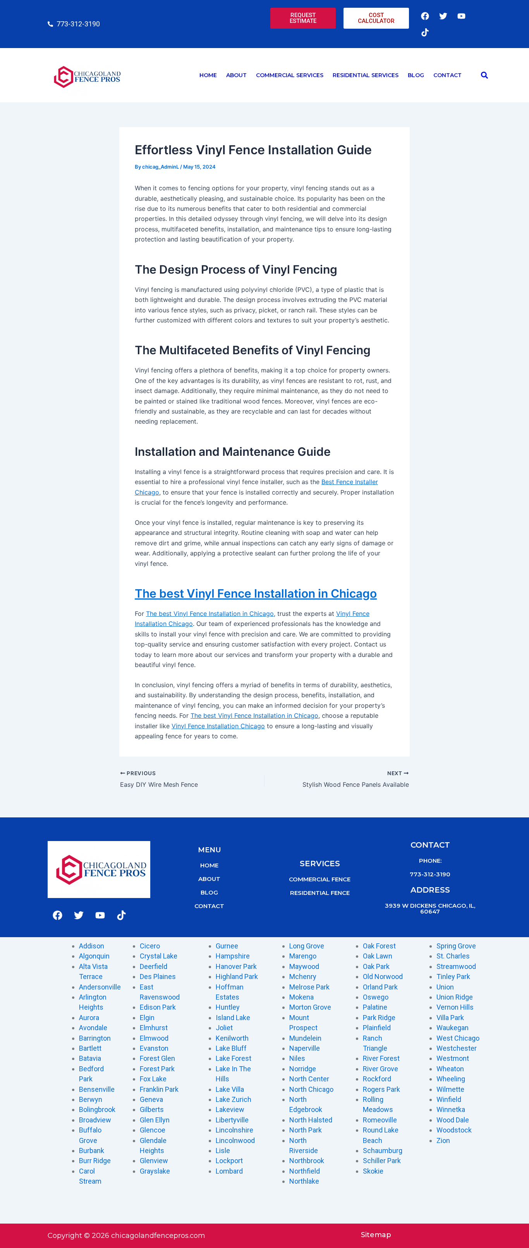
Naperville (304, 1048)
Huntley (228, 1007)
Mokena (301, 997)
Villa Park (450, 1018)
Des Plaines (158, 976)
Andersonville (100, 987)
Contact (447, 75)
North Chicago (311, 1089)
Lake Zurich (233, 1099)
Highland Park (237, 976)
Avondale (93, 1028)
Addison (91, 946)
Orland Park (380, 987)
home (209, 865)
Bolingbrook (97, 1109)
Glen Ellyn (155, 1120)
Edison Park (158, 1007)
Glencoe (152, 1130)
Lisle (223, 1150)
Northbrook (306, 1161)
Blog (416, 75)
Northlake (304, 1181)
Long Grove (306, 946)
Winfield (448, 1099)
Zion (443, 1140)
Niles (297, 1058)
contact (209, 906)
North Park (305, 1130)
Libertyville (232, 1120)
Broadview (95, 1120)
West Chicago (457, 1038)
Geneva (151, 1099)
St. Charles (453, 956)
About (236, 75)
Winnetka (450, 1109)
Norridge (302, 1069)
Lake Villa (230, 1089)
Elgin (147, 1018)
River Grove (380, 1069)
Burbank (91, 1150)
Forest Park (157, 1069)
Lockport (229, 1161)
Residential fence (320, 892)
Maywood (304, 966)
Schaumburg (382, 1150)
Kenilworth (232, 1038)
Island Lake (233, 1018)
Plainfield (377, 1028)
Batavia (90, 1058)
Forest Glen (157, 1058)
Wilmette (450, 1089)
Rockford (377, 1079)
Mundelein (305, 1038)
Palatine (375, 1007)
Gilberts (152, 1109)
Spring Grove (456, 946)
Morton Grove (310, 1007)
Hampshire (233, 956)
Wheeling (450, 1079)
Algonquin (94, 956)
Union (445, 987)
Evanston (154, 1048)
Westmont (452, 1058)
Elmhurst (154, 1028)
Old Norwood (383, 976)
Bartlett (90, 1048)
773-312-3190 (430, 874)
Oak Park (376, 966)
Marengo (302, 956)
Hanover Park (236, 966)
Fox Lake (153, 1079)
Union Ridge (454, 997)
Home (208, 75)
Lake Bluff (231, 1048)
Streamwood (456, 966)
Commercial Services (289, 75)
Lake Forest (233, 1058)
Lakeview (230, 1109)
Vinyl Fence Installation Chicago (218, 726)
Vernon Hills (455, 1007)
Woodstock (454, 1130)
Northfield (304, 1171)
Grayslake (155, 1171)
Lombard (229, 1171)
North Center (309, 1079)
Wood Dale (452, 1120)
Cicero (150, 946)
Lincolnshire (234, 1130)
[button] (484, 75)
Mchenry (302, 976)
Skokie (373, 1171)
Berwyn (90, 1099)
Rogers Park (381, 1089)
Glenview (154, 1161)
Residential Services (365, 75)
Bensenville (97, 1089)
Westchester (456, 1048)
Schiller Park (382, 1161)
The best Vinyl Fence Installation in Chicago (256, 593)
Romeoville (380, 1120)
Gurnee (227, 946)
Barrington (95, 1038)
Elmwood (154, 1038)
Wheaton (450, 1069)
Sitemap (376, 1235)
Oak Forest (379, 946)
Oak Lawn (377, 956)
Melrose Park (309, 987)
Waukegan (452, 1028)
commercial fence (319, 879)
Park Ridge (379, 1018)
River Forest (381, 1058)
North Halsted (310, 1120)
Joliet (224, 1028)
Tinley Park (453, 976)
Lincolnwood (235, 1140)
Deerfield (153, 966)
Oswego (375, 997)
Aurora (89, 1018)
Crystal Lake (158, 956)
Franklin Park (159, 1089)
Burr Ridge (95, 1161)
